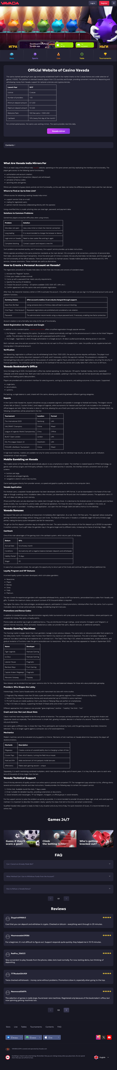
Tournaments (36, 1027)
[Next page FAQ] (66, 898)
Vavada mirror (58, 131)
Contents (50, 1027)
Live (15, 1027)
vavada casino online (37, 329)
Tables (24, 1027)
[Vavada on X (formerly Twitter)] (103, 1037)
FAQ (59, 1027)
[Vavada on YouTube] (109, 1037)
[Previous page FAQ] (50, 898)
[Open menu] (114, 3)
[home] (10, 3)
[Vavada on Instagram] (98, 1037)
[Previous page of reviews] (50, 1010)
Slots (8, 1027)
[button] (114, 28)
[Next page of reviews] (66, 1010)
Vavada (36, 168)
